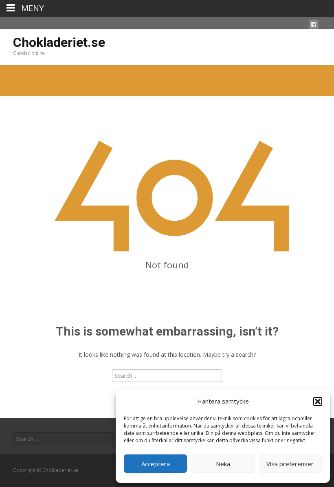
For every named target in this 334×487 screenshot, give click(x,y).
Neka (223, 464)
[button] (318, 401)
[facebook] (314, 26)
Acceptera (155, 464)
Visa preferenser (290, 464)
